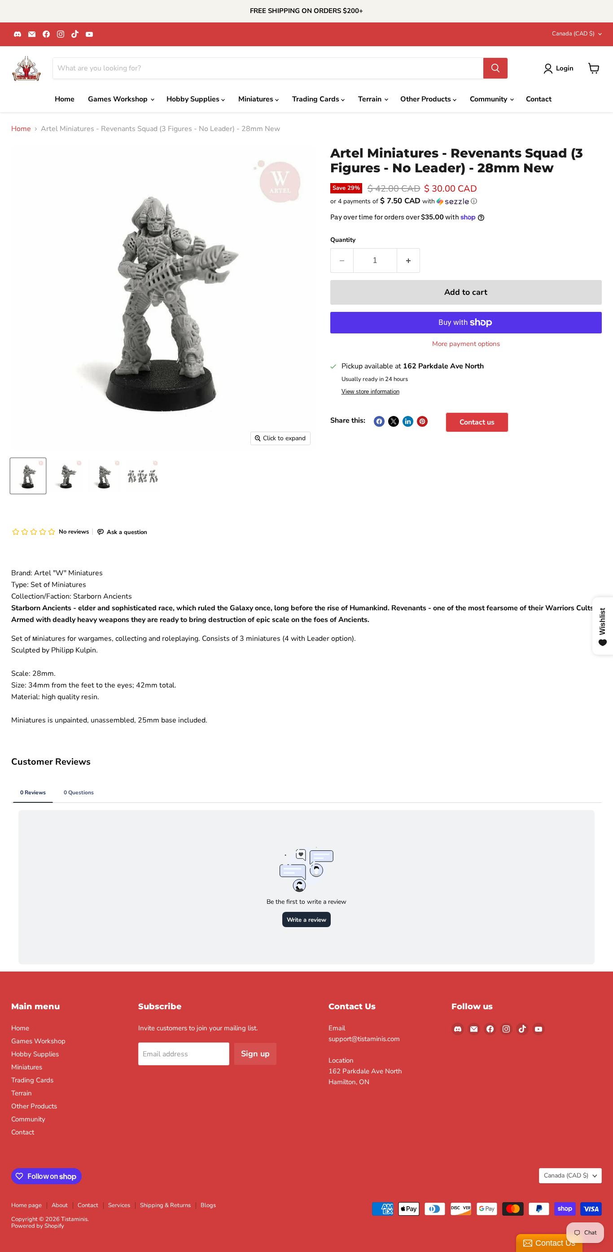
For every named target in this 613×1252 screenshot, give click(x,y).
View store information (370, 392)
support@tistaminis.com (364, 1038)
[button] (466, 201)
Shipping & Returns (165, 1205)
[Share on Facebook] (379, 421)
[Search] (495, 68)
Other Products (426, 99)
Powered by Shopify (37, 1226)
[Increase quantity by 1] (408, 260)
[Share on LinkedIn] (408, 421)
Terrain (370, 99)
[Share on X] (393, 421)
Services (119, 1205)
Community (489, 99)
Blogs (208, 1205)
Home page (26, 1205)
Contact (539, 99)
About (60, 1205)
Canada (573, 34)
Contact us (477, 422)
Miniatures (256, 99)
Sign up (255, 1053)
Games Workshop (118, 99)
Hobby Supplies (193, 99)
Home (64, 99)
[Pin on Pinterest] (422, 421)
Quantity (342, 240)
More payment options (466, 344)
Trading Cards (316, 99)
